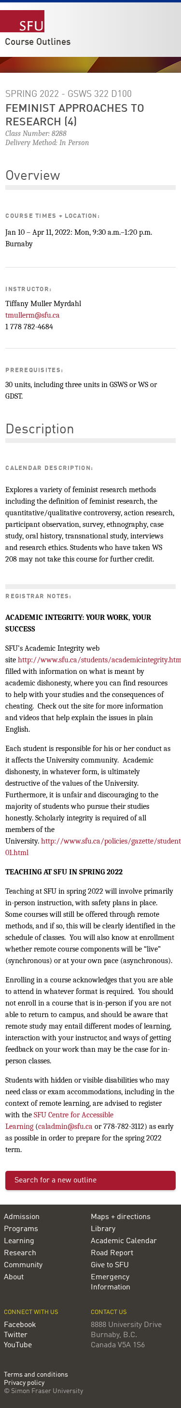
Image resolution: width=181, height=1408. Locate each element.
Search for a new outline (55, 1180)
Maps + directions (121, 1217)
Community (23, 1265)
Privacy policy (24, 1383)
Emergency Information (110, 1282)
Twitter (16, 1335)
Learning (19, 1241)
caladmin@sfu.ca (65, 1126)
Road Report (112, 1253)
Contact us (109, 1312)
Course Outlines (37, 42)
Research (20, 1253)
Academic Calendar (124, 1241)
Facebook (20, 1325)
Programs (21, 1229)
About (14, 1277)
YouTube (18, 1345)
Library (103, 1229)
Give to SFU (110, 1265)
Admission (22, 1217)
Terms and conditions (36, 1375)
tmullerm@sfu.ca (32, 315)
